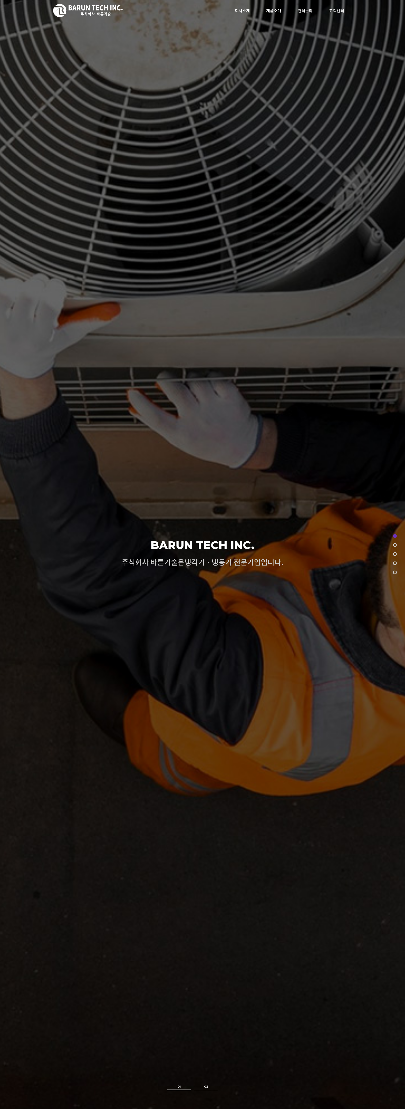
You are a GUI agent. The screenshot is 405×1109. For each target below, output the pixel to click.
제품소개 (273, 10)
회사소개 (242, 10)
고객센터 (336, 10)
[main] (395, 536)
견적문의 (305, 10)
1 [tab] (179, 1087)
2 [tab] (206, 1087)
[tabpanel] (202, 554)
